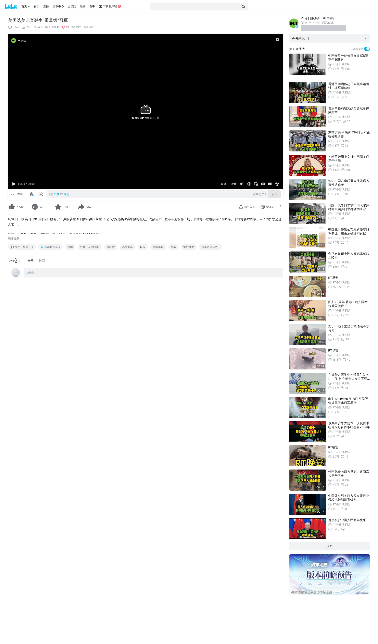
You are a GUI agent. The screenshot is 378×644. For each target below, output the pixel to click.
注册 (66, 194)
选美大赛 (127, 247)
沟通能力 (188, 247)
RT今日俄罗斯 (311, 18)
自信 (142, 247)
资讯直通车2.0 (210, 247)
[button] (14, 184)
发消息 (330, 18)
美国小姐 (158, 247)
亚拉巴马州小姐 (89, 247)
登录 (56, 194)
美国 (70, 247)
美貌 (173, 247)
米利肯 (111, 247)
